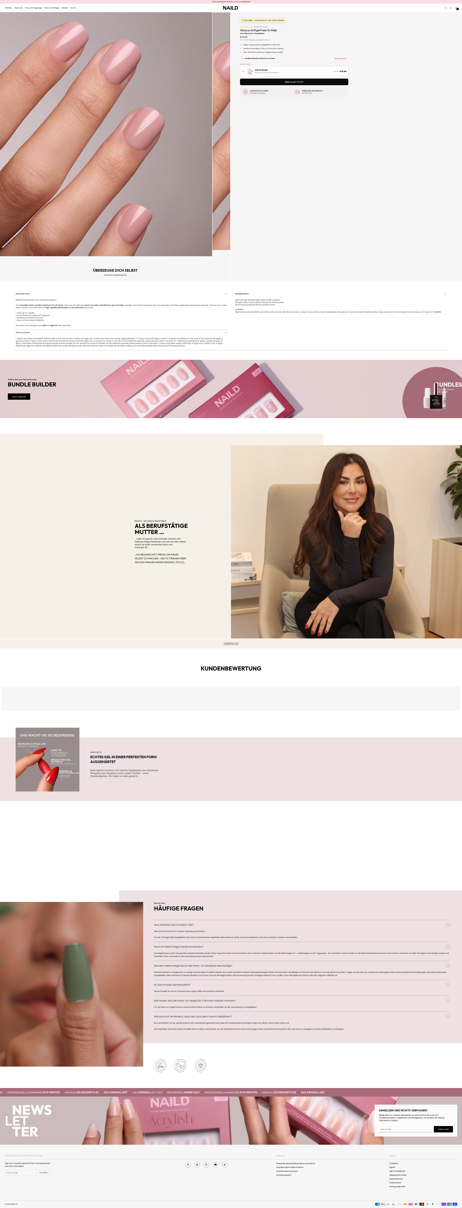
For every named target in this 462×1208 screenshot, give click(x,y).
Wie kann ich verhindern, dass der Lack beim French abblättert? (193, 1016)
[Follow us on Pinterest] (206, 1164)
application (23, 332)
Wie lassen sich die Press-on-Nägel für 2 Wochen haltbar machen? (195, 1000)
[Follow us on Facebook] (188, 1164)
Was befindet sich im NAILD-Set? (173, 924)
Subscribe (443, 1129)
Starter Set (18, 8)
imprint (392, 1167)
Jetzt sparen (19, 396)
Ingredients (242, 294)
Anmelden (43, 1172)
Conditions (393, 1163)
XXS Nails (8, 8)
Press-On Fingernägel (33, 8)
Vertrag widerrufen (397, 1186)
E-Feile (351, 953)
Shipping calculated (255, 40)
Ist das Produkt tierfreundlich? (172, 984)
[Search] (446, 8)
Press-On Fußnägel (51, 8)
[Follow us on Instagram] (197, 1164)
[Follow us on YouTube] (215, 1164)
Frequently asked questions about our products (295, 1163)
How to (73, 8)
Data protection (396, 1179)
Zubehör (64, 8)
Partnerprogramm (283, 1175)
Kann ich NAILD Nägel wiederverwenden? (179, 946)
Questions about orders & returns (289, 1167)
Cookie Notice (395, 1182)
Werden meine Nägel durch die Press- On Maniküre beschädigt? (193, 965)
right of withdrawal (397, 1171)
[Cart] (456, 8)
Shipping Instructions (397, 1175)
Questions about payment (287, 1171)
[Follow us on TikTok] (224, 1164)
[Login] (451, 8)
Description (22, 294)
